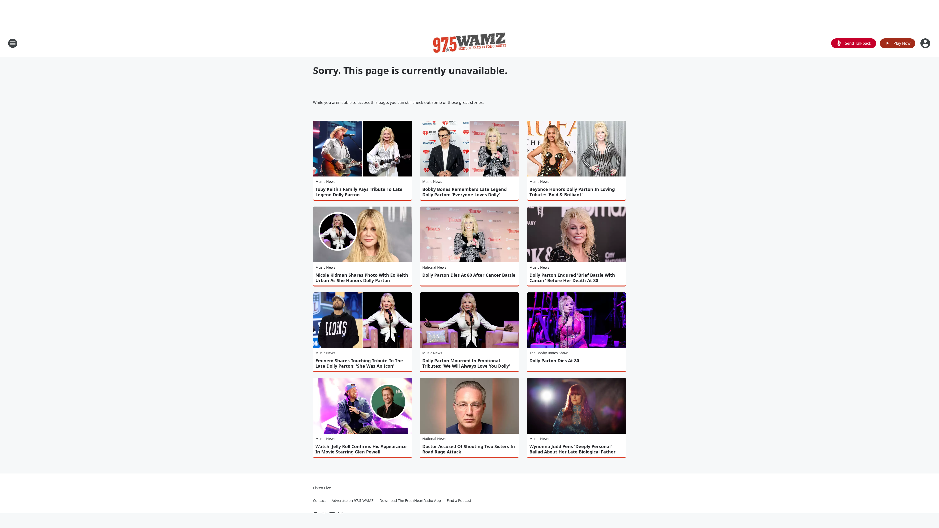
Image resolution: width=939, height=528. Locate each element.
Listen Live (322, 487)
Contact (319, 500)
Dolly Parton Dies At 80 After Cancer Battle (468, 275)
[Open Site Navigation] (13, 43)
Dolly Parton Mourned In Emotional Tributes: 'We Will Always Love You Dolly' (466, 363)
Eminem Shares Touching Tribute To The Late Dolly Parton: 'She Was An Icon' (359, 363)
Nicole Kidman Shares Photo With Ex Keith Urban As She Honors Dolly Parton (361, 277)
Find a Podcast (459, 500)
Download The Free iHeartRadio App (410, 500)
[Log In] (925, 43)
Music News (325, 181)
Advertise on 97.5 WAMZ (353, 500)
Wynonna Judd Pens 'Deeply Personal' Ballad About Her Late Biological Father (572, 449)
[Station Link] (469, 43)
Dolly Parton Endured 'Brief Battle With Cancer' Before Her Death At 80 (572, 277)
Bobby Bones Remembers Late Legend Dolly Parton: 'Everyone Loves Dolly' (464, 192)
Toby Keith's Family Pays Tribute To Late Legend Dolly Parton (358, 192)
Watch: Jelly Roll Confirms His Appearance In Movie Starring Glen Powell (361, 449)
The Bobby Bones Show (548, 353)
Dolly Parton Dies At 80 (554, 360)
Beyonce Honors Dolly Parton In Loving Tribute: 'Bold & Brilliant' (572, 192)
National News (434, 267)
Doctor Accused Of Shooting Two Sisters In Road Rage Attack (468, 449)
